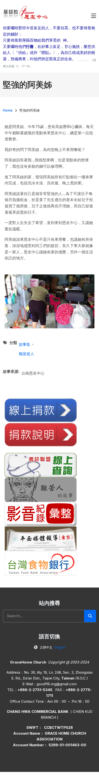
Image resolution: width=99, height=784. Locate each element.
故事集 (24, 344)
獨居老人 (26, 353)
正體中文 (46, 647)
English (60, 647)
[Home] (26, 12)
